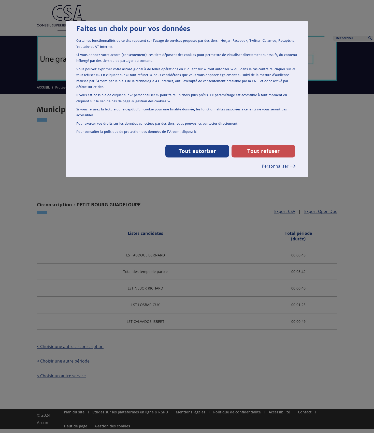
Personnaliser (275, 166)
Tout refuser (263, 151)
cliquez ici (189, 131)
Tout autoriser (197, 151)
